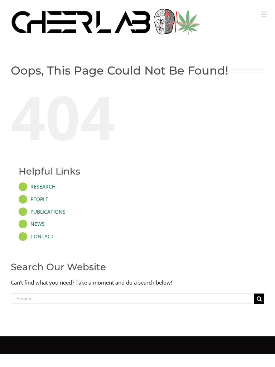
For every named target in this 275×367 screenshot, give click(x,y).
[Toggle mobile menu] (264, 14)
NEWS (37, 223)
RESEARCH (43, 186)
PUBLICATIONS (48, 211)
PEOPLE (39, 199)
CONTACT (42, 236)
